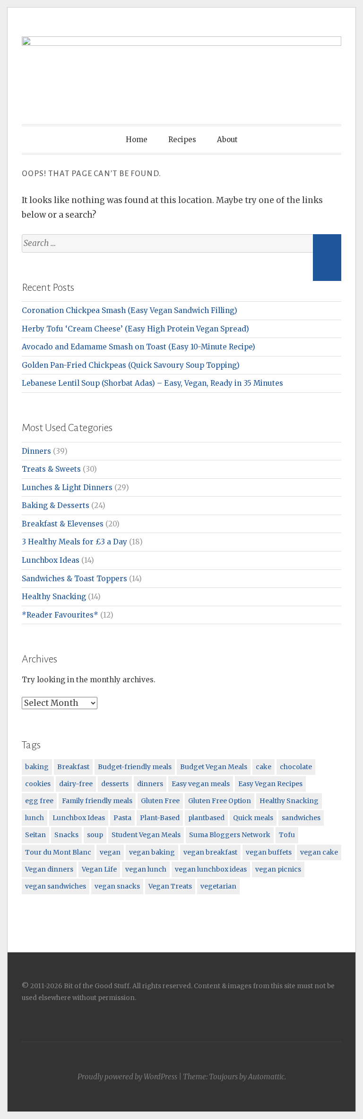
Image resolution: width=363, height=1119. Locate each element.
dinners (150, 784)
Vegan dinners (49, 869)
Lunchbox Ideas (50, 560)
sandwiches (301, 818)
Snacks (66, 835)
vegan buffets (269, 852)
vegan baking (152, 852)
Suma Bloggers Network (229, 835)
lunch (34, 818)
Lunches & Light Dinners (67, 487)
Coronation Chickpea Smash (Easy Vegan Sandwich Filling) (129, 310)
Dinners (36, 451)
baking (37, 767)
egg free (39, 801)
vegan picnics (278, 869)
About (227, 139)
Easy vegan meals (201, 784)
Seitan (35, 835)
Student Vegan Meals (146, 835)
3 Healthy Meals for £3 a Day (74, 541)
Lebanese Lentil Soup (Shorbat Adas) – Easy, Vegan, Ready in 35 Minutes (152, 383)
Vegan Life (99, 869)
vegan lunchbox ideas (211, 869)
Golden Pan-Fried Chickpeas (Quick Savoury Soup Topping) (131, 365)
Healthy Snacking (54, 596)
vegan (110, 852)
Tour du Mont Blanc (58, 852)
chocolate (296, 767)
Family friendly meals (97, 801)
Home (136, 139)
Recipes (182, 139)
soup (95, 835)
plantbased (206, 818)
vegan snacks (117, 886)
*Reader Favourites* (60, 614)
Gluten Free (160, 801)
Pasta (122, 818)
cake (263, 767)
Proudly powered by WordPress (127, 1076)
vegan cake (319, 852)
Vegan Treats (170, 886)
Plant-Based (160, 818)
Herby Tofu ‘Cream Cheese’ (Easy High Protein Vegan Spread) (135, 328)
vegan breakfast (210, 852)
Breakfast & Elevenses (63, 523)
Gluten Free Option (219, 801)
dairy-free (76, 784)
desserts (115, 784)
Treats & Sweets (51, 469)
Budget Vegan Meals (213, 767)
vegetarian (218, 886)
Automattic (266, 1076)
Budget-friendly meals (135, 767)
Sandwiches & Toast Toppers (74, 578)
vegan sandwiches (55, 886)
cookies (38, 784)
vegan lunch (145, 869)
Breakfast (73, 767)
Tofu (287, 835)
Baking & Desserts (55, 505)
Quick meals (253, 818)
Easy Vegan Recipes (270, 784)
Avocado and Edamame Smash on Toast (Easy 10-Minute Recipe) (138, 346)
